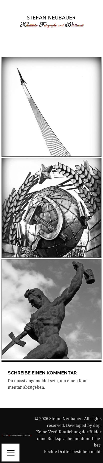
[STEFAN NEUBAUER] (51, 21)
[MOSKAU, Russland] (52, 208)
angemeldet (37, 380)
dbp (96, 425)
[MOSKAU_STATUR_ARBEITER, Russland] (52, 309)
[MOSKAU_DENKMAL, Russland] (52, 107)
